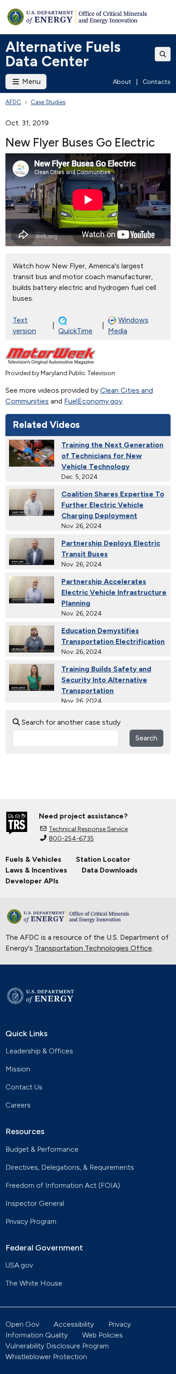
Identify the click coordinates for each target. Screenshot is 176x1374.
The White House (33, 1283)
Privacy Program (30, 1221)
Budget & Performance (42, 1149)
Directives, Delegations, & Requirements (69, 1167)
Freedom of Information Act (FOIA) (62, 1185)
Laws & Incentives (36, 870)
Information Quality (36, 1335)
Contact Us (23, 1087)
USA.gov (19, 1265)
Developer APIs (32, 881)
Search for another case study (70, 722)
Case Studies (48, 102)
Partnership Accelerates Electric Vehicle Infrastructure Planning (114, 592)
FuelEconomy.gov (93, 401)
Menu (30, 81)
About (122, 82)
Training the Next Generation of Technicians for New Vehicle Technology (112, 456)
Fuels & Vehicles (33, 859)
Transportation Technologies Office (93, 948)
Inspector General (34, 1203)
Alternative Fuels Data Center (62, 54)
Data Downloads (110, 870)
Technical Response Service (88, 829)
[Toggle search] (163, 54)
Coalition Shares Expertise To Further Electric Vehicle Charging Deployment (112, 505)
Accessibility (74, 1324)
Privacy (119, 1324)
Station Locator (103, 859)
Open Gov (22, 1324)
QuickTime (75, 330)
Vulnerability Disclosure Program (57, 1346)
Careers (18, 1105)
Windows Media (128, 325)
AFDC (13, 102)
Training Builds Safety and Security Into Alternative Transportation (106, 680)
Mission (17, 1069)
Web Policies (102, 1335)
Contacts (157, 82)
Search (146, 738)
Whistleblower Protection (46, 1356)
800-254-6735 (71, 838)
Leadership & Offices (39, 1051)
